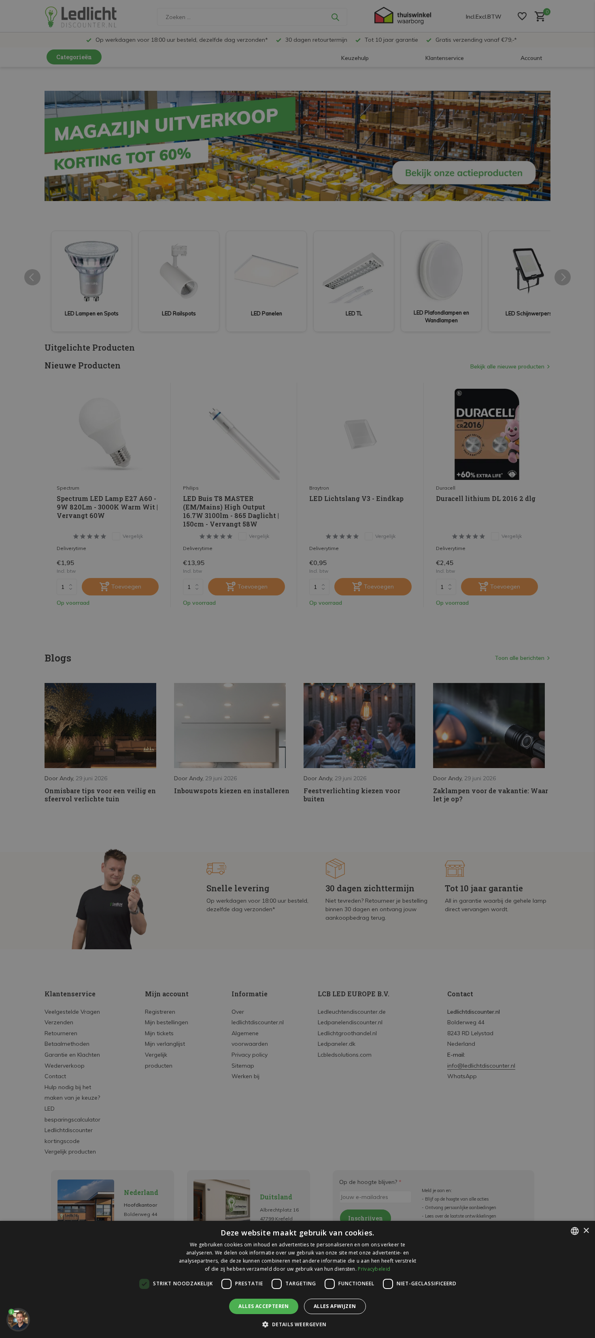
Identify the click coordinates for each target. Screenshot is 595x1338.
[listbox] (575, 1231)
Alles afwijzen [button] (335, 1306)
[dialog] (297, 1279)
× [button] (586, 1231)
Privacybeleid (374, 1268)
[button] (297, 1324)
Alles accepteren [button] (263, 1306)
